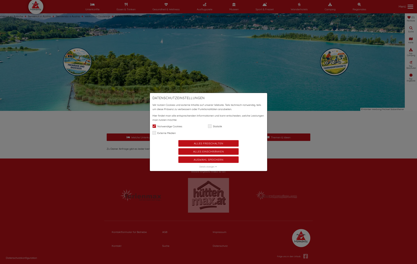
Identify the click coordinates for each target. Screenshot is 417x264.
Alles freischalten (208, 143)
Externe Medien (166, 133)
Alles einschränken (208, 151)
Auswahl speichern (208, 159)
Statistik (217, 126)
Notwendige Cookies (169, 126)
